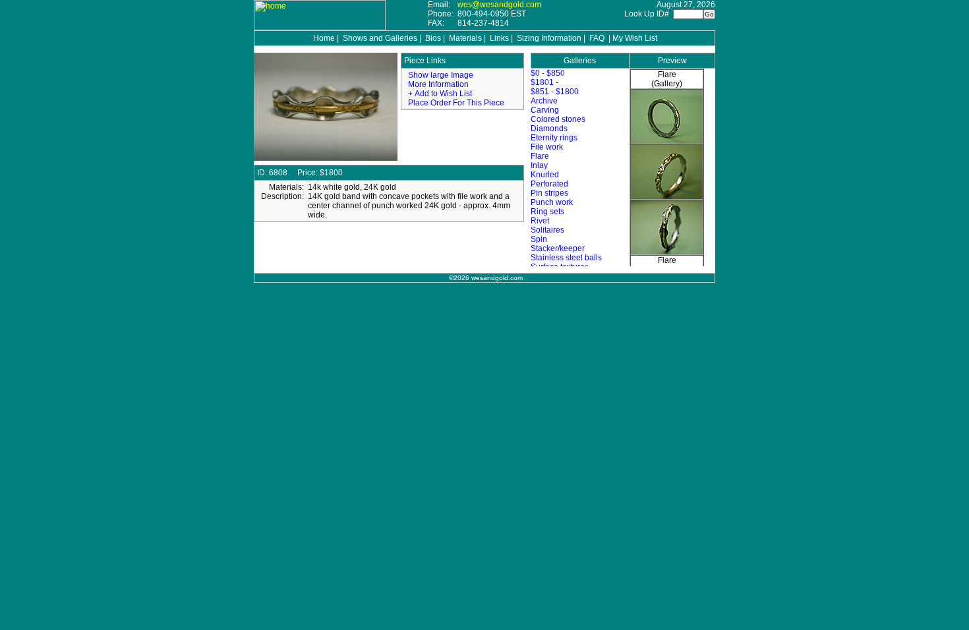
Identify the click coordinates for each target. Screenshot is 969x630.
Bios (433, 38)
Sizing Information (549, 38)
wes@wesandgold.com (499, 4)
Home (324, 38)
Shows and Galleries (380, 38)
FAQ (596, 38)
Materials (465, 38)
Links (499, 38)
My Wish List (634, 38)
